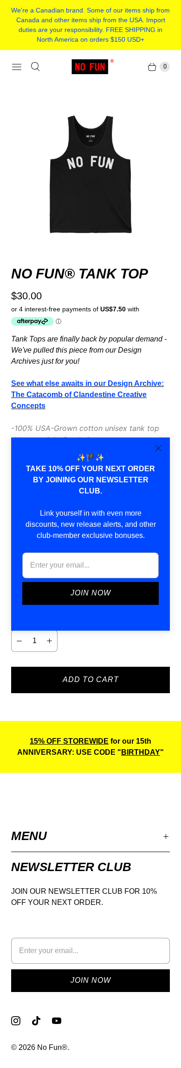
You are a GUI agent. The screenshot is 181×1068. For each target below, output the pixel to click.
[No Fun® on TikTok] (42, 1021)
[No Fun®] (90, 66)
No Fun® (52, 1047)
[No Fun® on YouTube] (62, 1021)
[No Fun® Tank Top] (90, 174)
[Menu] (16, 67)
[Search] (35, 67)
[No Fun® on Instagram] (21, 1021)
